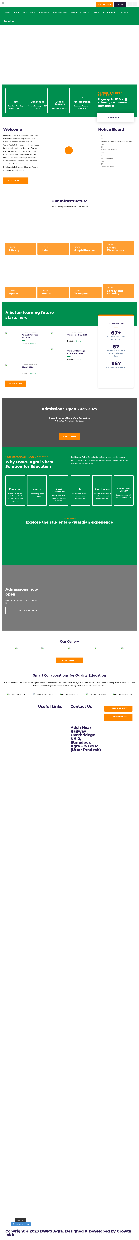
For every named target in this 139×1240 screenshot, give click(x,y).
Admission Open (107, 167)
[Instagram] (134, 4)
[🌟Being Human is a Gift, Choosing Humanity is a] (28, 946)
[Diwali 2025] (11, 370)
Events (124, 12)
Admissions (29, 12)
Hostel (96, 12)
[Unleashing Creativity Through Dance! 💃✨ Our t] (12, 800)
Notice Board (111, 129)
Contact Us (43, 728)
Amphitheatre (84, 250)
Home (7, 12)
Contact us (9, 21)
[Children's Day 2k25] (57, 338)
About (16, 12)
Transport (81, 293)
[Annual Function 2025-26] (11, 338)
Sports (14, 293)
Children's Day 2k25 (77, 335)
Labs (45, 250)
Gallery (41, 724)
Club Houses (102, 489)
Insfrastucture (60, 12)
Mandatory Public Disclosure (50, 735)
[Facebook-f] (129, 4)
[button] (5, 648)
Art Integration (110, 12)
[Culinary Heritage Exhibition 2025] (57, 354)
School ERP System (124, 489)
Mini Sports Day (107, 158)
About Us (42, 712)
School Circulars (60, 102)
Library (14, 250)
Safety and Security (115, 292)
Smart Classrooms (115, 249)
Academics (44, 12)
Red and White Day (109, 150)
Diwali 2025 (28, 367)
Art (80, 489)
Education (15, 489)
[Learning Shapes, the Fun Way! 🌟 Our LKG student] (28, 773)
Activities (42, 720)
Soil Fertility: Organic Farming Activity (116, 141)
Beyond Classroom (79, 12)
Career (41, 731)
